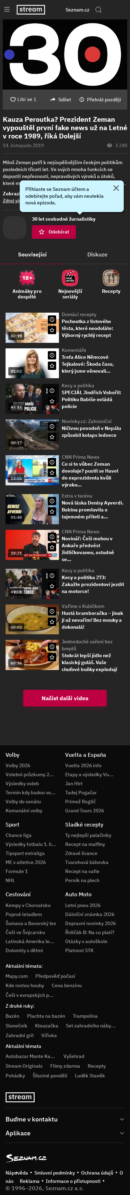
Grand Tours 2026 (84, 810)
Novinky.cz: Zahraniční (87, 421)
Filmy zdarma (65, 1066)
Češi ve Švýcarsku (25, 932)
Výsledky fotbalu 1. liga (31, 844)
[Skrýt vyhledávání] (58, 9)
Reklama (30, 1181)
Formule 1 (17, 871)
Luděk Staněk (90, 1076)
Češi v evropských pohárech (36, 995)
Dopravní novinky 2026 (90, 923)
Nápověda (17, 1173)
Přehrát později (104, 99)
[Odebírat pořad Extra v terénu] (52, 511)
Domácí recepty (79, 314)
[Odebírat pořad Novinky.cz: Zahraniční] (52, 437)
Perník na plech (82, 880)
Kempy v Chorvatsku (28, 905)
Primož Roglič (80, 801)
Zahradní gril (20, 1035)
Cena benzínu (67, 985)
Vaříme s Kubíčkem (83, 606)
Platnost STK (79, 950)
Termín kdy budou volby (32, 792)
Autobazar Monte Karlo (31, 1056)
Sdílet (64, 99)
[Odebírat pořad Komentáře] (52, 366)
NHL (10, 880)
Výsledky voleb (22, 783)
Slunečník (16, 1026)
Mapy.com (17, 976)
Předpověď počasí (55, 976)
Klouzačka (46, 1026)
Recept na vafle (82, 871)
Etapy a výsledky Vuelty (91, 774)
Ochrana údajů (97, 1173)
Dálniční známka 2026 (89, 914)
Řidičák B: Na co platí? (89, 932)
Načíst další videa (65, 698)
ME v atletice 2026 (26, 862)
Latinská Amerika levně (32, 941)
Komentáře (74, 350)
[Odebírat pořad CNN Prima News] (52, 472)
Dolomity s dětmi (24, 950)
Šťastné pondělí (50, 1076)
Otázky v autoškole (86, 941)
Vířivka (49, 1035)
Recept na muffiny (85, 844)
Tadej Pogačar (81, 792)
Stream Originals (24, 1066)
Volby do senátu (23, 801)
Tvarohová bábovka (87, 862)
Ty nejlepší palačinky (88, 835)
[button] (65, 54)
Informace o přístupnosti (73, 1181)
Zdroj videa (15, 200)
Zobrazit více (18, 193)
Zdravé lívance (81, 853)
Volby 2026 (18, 765)
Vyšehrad (73, 1056)
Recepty (97, 1066)
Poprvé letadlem (24, 914)
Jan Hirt (74, 783)
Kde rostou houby (25, 985)
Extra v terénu (77, 496)
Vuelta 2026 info (83, 765)
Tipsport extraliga (25, 853)
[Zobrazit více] (65, 1118)
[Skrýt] (116, 188)
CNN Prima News (80, 457)
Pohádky (15, 1076)
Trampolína (85, 1016)
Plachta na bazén (46, 1016)
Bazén (12, 1016)
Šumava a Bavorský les (31, 923)
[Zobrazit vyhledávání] (98, 10)
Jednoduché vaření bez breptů (87, 645)
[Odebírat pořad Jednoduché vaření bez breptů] (52, 657)
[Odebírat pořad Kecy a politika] (52, 401)
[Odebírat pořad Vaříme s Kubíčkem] (52, 622)
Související (32, 254)
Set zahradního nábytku (92, 1026)
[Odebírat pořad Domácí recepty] (52, 330)
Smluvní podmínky (54, 1173)
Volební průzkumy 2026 (32, 774)
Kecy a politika (78, 385)
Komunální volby (24, 810)
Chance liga (19, 835)
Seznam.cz (77, 9)
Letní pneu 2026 (83, 905)
